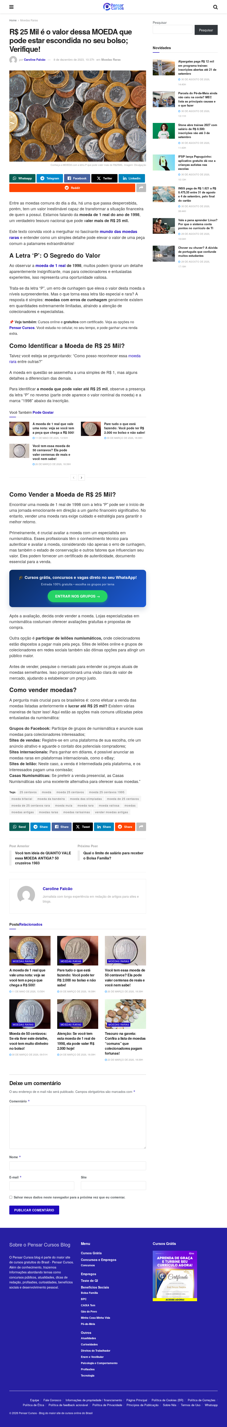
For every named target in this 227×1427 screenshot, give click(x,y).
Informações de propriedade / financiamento (94, 1400)
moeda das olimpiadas (86, 799)
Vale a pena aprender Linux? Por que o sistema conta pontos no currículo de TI (197, 224)
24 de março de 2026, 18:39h (77, 1054)
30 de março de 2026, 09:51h (29, 1054)
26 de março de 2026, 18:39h (53, 464)
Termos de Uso (190, 1405)
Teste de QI (89, 1280)
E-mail (15, 1177)
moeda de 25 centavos (123, 799)
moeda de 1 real (50, 265)
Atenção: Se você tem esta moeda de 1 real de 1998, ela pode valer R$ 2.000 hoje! (76, 1041)
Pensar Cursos (28, 1413)
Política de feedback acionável (68, 1405)
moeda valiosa (109, 805)
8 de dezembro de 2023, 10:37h (74, 59)
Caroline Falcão (34, 59)
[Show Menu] (11, 6)
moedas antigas (23, 812)
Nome (15, 1157)
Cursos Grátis (91, 1253)
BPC (84, 1299)
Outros (86, 1332)
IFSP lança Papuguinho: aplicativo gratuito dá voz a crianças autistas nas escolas (196, 162)
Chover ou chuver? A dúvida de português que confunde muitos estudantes (197, 251)
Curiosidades (89, 1344)
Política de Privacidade (107, 1405)
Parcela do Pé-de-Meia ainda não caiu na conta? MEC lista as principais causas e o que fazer (197, 99)
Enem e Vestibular (92, 1357)
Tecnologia (87, 1375)
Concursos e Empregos (98, 1259)
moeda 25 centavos (70, 792)
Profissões (88, 1369)
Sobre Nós (169, 1405)
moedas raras (48, 812)
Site (84, 1177)
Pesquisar (160, 22)
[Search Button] (215, 6)
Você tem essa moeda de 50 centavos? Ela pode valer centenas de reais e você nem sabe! (51, 452)
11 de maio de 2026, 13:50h (51, 438)
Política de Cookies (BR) (167, 1400)
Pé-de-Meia (88, 1324)
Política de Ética (33, 1405)
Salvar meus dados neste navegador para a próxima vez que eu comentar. (69, 1197)
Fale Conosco (52, 1400)
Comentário (19, 1101)
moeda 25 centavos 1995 (107, 792)
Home (13, 20)
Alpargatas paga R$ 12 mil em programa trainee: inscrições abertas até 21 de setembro (197, 67)
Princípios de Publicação (143, 1405)
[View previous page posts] (73, 477)
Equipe (34, 1400)
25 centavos (28, 792)
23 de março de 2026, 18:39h (125, 1059)
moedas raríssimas (76, 812)
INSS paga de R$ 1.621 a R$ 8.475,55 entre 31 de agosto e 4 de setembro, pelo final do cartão (197, 194)
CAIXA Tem (88, 1305)
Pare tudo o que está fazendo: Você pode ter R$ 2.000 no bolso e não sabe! (124, 428)
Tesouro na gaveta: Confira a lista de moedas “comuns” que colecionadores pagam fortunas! (125, 1043)
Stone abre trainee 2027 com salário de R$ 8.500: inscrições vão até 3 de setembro (197, 131)
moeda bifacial (22, 799)
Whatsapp (211, 1405)
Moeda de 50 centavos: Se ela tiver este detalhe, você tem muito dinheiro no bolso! (28, 1041)
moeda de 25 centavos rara (31, 805)
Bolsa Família (89, 1293)
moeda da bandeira (51, 799)
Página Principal (136, 1400)
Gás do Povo (89, 1311)
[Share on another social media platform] (141, 188)
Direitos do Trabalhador (95, 1351)
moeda (46, 792)
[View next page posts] (81, 477)
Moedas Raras (29, 20)
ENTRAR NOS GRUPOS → (77, 596)
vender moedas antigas (111, 812)
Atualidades (88, 1338)
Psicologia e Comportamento (99, 1363)
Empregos (88, 1274)
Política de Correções (201, 1400)
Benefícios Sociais (95, 1287)
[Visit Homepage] (113, 6)
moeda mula (63, 805)
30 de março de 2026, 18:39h (124, 438)
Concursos (88, 1265)
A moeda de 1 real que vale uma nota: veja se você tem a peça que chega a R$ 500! (53, 428)
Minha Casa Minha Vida (95, 1318)
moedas (130, 805)
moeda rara (86, 805)
